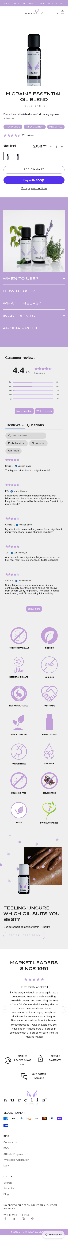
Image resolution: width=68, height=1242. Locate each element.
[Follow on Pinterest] (32, 1219)
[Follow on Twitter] (14, 1219)
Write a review (44, 411)
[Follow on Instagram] (23, 1219)
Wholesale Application (16, 1159)
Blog (6, 1194)
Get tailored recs (24, 936)
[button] (34, 382)
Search (7, 1182)
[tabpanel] (34, 523)
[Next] (63, 1009)
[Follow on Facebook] (5, 1219)
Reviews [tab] (15, 425)
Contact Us (10, 1142)
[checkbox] (13, 451)
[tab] (36, 425)
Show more (34, 608)
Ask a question (24, 411)
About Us (8, 1188)
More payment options (34, 188)
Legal (6, 1165)
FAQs (6, 1148)
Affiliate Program (13, 1154)
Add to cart (34, 169)
